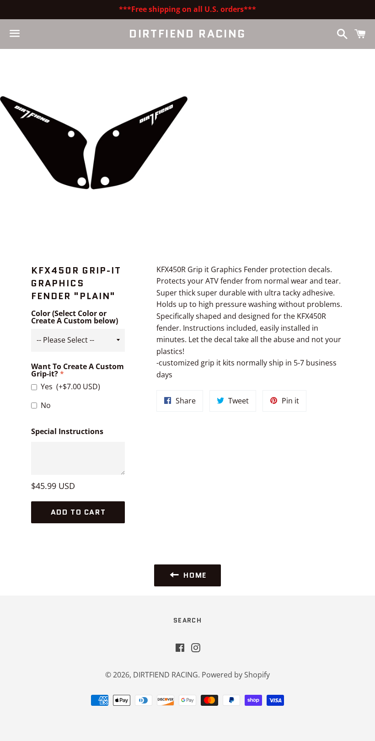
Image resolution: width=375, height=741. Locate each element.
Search (187, 620)
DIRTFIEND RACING (187, 34)
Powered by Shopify (236, 675)
